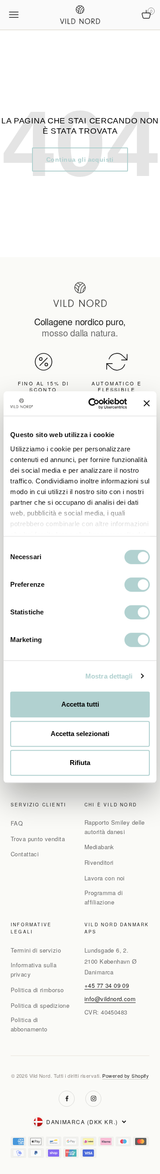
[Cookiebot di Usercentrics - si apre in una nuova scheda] (93, 403)
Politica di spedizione (40, 1005)
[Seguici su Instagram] (93, 1099)
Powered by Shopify (125, 1075)
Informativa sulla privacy (33, 969)
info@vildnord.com (110, 998)
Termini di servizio (36, 950)
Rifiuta (80, 762)
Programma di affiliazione (103, 897)
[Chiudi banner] (147, 404)
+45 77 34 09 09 (106, 985)
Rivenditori (99, 862)
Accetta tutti (80, 704)
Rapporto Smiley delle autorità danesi (114, 827)
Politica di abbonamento (29, 1024)
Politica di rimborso (37, 990)
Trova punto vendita (38, 838)
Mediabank (99, 847)
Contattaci (25, 854)
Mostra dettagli (109, 676)
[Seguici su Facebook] (67, 1099)
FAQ (17, 823)
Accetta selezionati (80, 733)
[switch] (137, 584)
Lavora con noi (104, 878)
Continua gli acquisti (80, 159)
